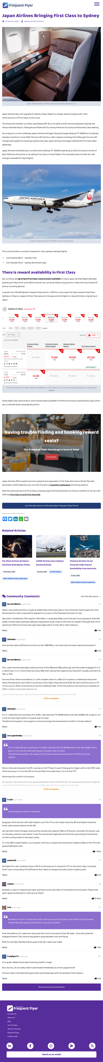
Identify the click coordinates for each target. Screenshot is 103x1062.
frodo (10, 799)
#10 (99, 956)
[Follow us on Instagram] (51, 1046)
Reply (4, 630)
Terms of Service (14, 1028)
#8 (100, 883)
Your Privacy (13, 1025)
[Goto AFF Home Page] (17, 5)
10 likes (97, 898)
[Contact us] (72, 1046)
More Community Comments (51, 987)
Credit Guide (12, 1036)
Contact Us (12, 1013)
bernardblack (14, 604)
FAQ (9, 1021)
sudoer (10, 884)
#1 (100, 604)
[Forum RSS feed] (93, 1046)
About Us (11, 1017)
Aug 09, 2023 (25, 604)
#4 (100, 708)
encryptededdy (14, 735)
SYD (9, 907)
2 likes (98, 851)
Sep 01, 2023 (21, 860)
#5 (100, 735)
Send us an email (51, 1054)
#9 (100, 907)
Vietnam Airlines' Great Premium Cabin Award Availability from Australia (83, 564)
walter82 (11, 860)
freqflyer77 (13, 956)
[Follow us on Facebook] (31, 1046)
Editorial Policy (13, 1032)
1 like (98, 947)
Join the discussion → (91, 596)
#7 (100, 860)
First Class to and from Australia (25, 494)
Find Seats (51, 457)
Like (99, 630)
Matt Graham (38, 21)
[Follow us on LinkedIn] (10, 1046)
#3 (100, 659)
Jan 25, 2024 (19, 884)
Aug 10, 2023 (17, 799)
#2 (100, 639)
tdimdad (11, 639)
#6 (100, 799)
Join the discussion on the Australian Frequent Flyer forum (51, 505)
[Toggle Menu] (97, 5)
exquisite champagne (60, 485)
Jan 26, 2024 (23, 956)
